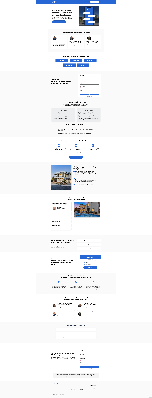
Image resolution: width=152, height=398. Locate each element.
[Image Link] (54, 2)
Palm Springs (82, 388)
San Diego (81, 389)
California (81, 384)
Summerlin (72, 388)
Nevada (72, 384)
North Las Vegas (73, 389)
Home (62, 384)
